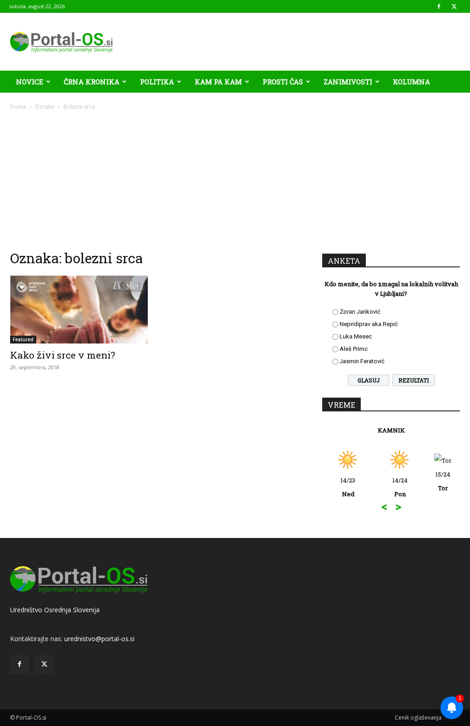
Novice (29, 81)
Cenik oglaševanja (418, 717)
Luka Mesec (356, 336)
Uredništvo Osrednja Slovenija (55, 609)
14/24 (400, 487)
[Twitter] (454, 6)
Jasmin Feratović (362, 361)
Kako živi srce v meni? (62, 355)
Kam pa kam (218, 81)
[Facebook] (439, 6)
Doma (18, 107)
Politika (157, 81)
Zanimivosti (348, 81)
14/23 (348, 487)
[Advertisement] (235, 180)
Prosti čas (283, 81)
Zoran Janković (360, 311)
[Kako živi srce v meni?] (79, 310)
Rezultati (413, 380)
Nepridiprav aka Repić (369, 324)
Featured (23, 339)
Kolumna (411, 81)
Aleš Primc (354, 348)
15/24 (443, 481)
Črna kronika (91, 81)
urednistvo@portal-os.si (99, 638)
